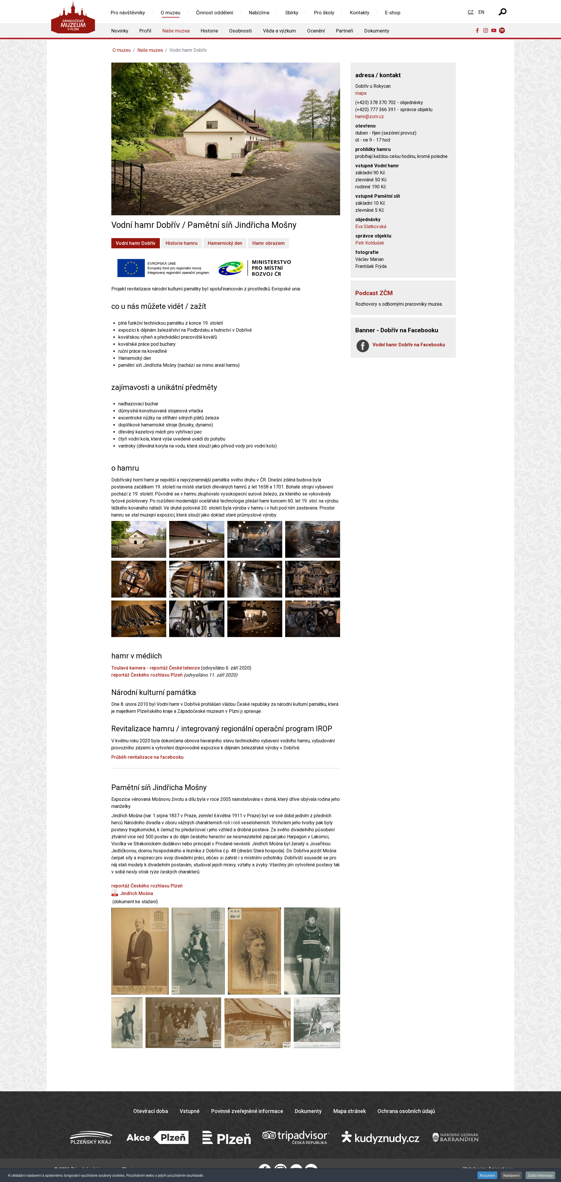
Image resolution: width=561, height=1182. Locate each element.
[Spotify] (503, 30)
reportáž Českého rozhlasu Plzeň (147, 675)
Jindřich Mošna (136, 893)
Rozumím (487, 1175)
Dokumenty (308, 1111)
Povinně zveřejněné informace (247, 1111)
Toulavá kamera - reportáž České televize (155, 668)
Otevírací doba (150, 1111)
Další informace (540, 1175)
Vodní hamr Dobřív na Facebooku (409, 344)
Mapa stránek (349, 1111)
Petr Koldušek (369, 243)
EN (481, 12)
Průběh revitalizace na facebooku (147, 757)
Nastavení (511, 1175)
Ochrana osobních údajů (406, 1111)
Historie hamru (182, 243)
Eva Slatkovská (370, 226)
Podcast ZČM (374, 293)
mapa (360, 93)
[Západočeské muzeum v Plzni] (75, 19)
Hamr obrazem (268, 243)
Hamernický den (225, 243)
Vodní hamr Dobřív (135, 243)
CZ (471, 12)
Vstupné (190, 1111)
